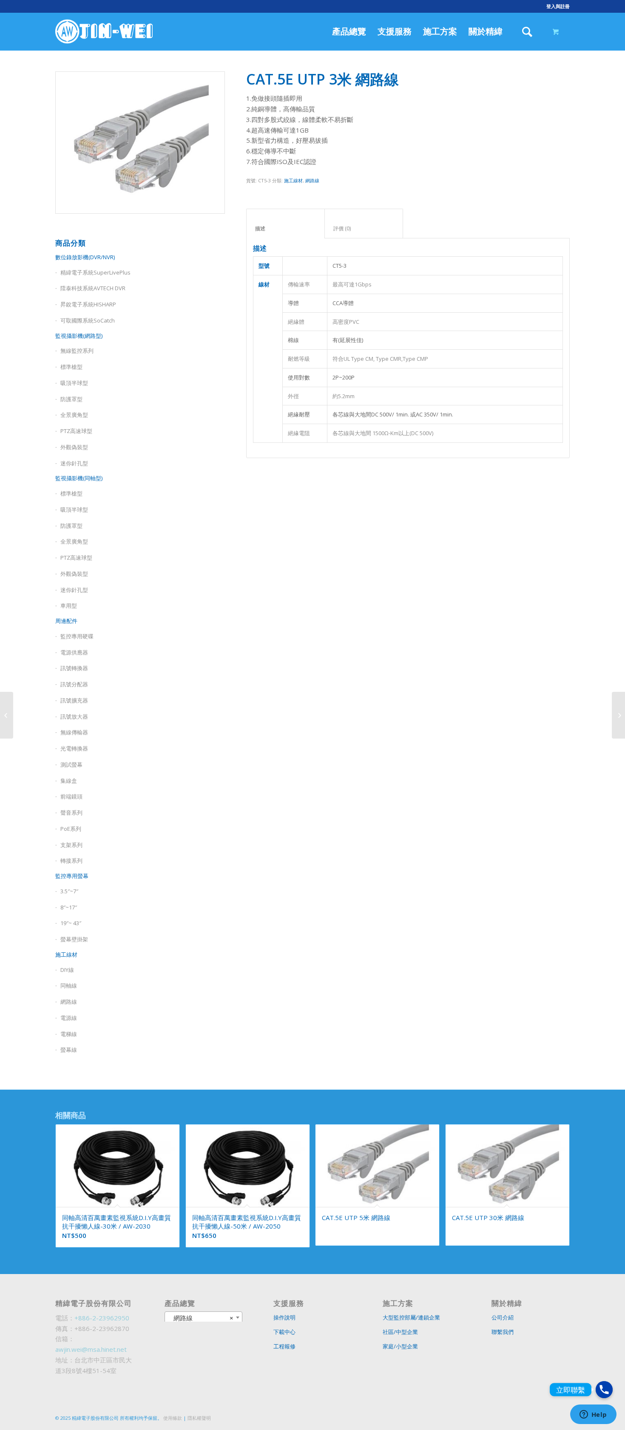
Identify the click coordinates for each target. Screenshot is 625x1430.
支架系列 (71, 845)
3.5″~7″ (69, 891)
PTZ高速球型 (76, 431)
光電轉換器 (74, 748)
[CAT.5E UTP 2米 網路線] (6, 715)
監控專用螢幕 (71, 876)
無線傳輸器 (74, 732)
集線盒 (68, 780)
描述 (285, 228)
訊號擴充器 (74, 700)
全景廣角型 (74, 415)
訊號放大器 (74, 716)
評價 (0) (364, 228)
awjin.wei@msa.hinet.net (91, 1349)
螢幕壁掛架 (74, 939)
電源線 (68, 1018)
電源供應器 (74, 652)
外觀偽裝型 (74, 447)
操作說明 (284, 1317)
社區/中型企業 (400, 1332)
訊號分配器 (74, 684)
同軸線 (68, 985)
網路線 (68, 1001)
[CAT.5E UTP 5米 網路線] (618, 715)
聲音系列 (71, 812)
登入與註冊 (558, 6)
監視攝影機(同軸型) (78, 478)
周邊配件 (66, 621)
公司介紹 (502, 1317)
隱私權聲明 (199, 1418)
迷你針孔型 (74, 463)
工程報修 (284, 1346)
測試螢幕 (71, 764)
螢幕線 (68, 1049)
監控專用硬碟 (77, 636)
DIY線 (67, 970)
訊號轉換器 (74, 668)
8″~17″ (68, 907)
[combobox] (204, 1317)
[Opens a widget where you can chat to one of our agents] (593, 1415)
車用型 (68, 605)
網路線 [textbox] (201, 1318)
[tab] (285, 223)
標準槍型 (71, 367)
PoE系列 (70, 829)
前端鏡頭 (71, 796)
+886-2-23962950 (101, 1318)
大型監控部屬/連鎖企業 (411, 1317)
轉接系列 (71, 860)
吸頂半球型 (74, 383)
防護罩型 (71, 399)
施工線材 (66, 954)
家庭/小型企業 (400, 1346)
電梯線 (68, 1034)
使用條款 (172, 1418)
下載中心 (284, 1332)
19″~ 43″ (70, 923)
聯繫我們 (502, 1332)
